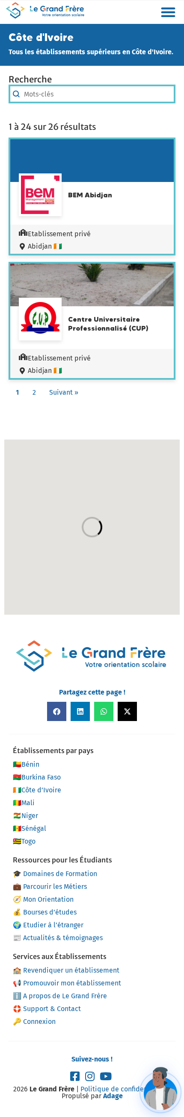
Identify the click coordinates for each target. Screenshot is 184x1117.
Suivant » (63, 392)
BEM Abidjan (90, 195)
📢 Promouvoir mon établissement (67, 983)
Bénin (26, 764)
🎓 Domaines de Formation (55, 874)
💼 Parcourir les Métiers (50, 886)
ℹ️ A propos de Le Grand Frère (60, 996)
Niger (25, 816)
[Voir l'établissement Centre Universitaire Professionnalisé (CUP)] (40, 319)
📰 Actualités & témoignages (58, 938)
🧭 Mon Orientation (43, 899)
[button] (168, 11)
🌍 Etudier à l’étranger (48, 925)
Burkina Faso (37, 777)
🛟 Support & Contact (47, 1009)
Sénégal (29, 828)
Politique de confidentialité (123, 1089)
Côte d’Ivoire (37, 790)
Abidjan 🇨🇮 (45, 246)
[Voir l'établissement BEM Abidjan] (40, 196)
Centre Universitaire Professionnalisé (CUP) (108, 323)
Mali (24, 803)
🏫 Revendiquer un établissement (66, 970)
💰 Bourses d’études (45, 912)
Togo (24, 841)
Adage (113, 1096)
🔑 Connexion (34, 1021)
